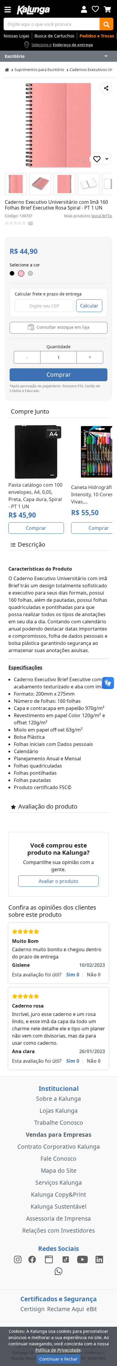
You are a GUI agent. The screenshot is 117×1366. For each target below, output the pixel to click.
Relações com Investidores (58, 1230)
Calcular (89, 305)
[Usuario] (84, 8)
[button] (16, 184)
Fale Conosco (58, 1158)
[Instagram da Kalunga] (17, 1259)
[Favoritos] (95, 9)
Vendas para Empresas (59, 1134)
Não (93, 974)
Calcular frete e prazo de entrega (48, 294)
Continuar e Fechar (58, 1359)
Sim (72, 974)
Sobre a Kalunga (58, 1098)
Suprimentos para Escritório (39, 69)
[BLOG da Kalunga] (99, 1259)
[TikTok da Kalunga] (65, 1259)
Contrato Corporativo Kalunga (58, 1146)
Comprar (58, 374)
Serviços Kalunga (58, 1182)
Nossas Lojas (16, 36)
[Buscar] (106, 24)
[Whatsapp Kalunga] (58, 1271)
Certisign (32, 1309)
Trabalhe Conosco (58, 1122)
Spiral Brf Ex (101, 215)
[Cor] (21, 273)
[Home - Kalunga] (7, 70)
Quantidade (58, 346)
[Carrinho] (107, 9)
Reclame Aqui (65, 1309)
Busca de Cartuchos (54, 36)
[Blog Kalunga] (48, 1259)
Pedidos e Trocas (97, 36)
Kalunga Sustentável (58, 1206)
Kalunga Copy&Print (58, 1194)
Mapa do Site (58, 1170)
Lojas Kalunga (59, 1110)
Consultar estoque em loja (62, 327)
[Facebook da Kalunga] (33, 1259)
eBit (91, 1309)
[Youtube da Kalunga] (82, 1259)
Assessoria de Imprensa (58, 1218)
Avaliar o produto (58, 881)
